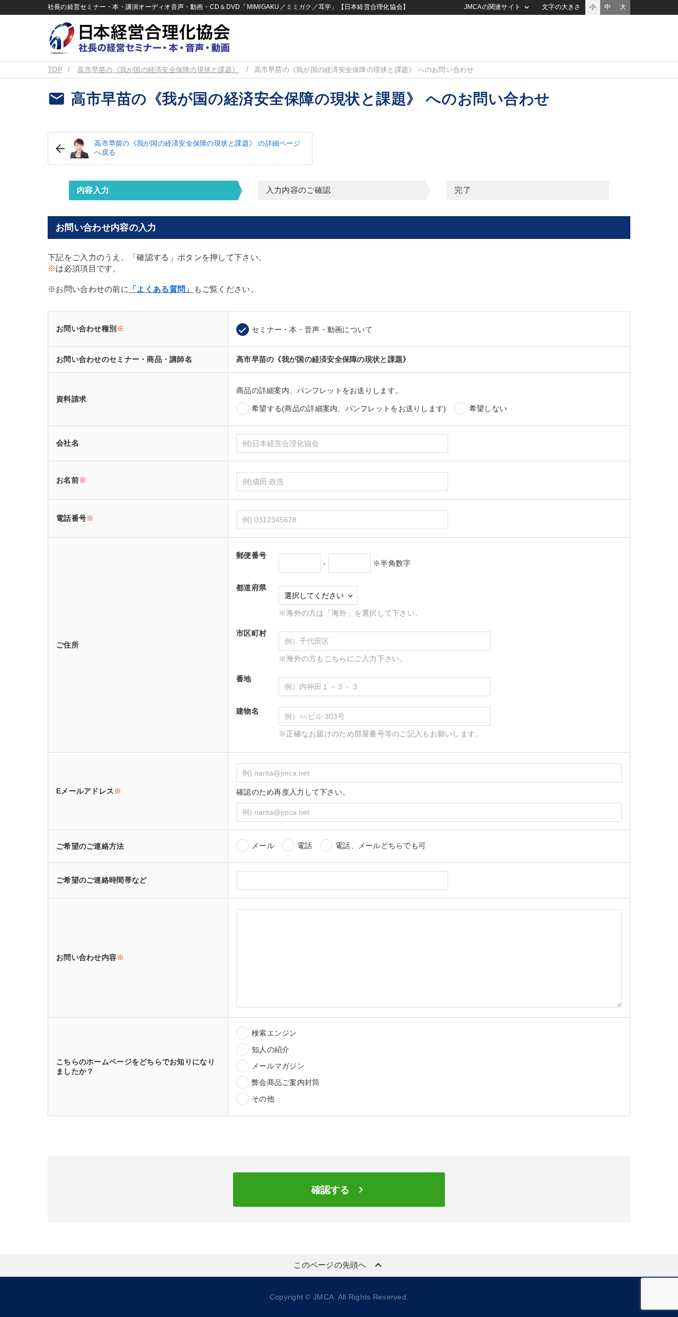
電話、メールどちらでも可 (380, 845)
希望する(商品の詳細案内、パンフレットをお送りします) (349, 408)
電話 (305, 845)
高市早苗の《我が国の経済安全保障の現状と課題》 (158, 70)
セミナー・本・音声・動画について (312, 329)
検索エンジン (274, 1033)
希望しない (488, 408)
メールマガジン (278, 1066)
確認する (339, 1190)
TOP (55, 70)
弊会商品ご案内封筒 (286, 1082)
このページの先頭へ (339, 1265)
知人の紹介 (270, 1049)
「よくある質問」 (161, 288)
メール (263, 845)
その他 (263, 1098)
